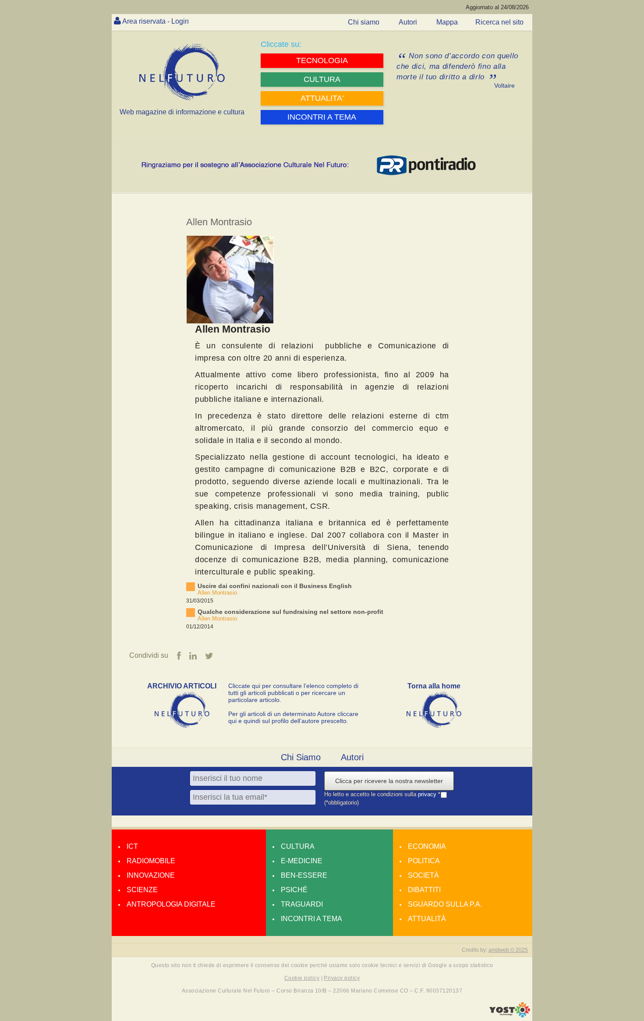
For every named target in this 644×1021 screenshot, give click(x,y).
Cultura (298, 846)
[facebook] (179, 656)
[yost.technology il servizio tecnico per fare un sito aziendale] (509, 1015)
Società (423, 875)
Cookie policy (301, 978)
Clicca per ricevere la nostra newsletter (389, 780)
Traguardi (302, 904)
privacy (428, 794)
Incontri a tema (311, 918)
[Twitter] (209, 656)
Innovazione (151, 875)
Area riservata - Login (155, 21)
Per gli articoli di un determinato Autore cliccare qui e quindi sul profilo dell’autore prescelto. (293, 717)
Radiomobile (151, 861)
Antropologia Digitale (171, 904)
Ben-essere (304, 875)
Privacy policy (342, 978)
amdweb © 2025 (508, 950)
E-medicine (301, 861)
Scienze (142, 889)
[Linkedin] (193, 656)
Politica (424, 861)
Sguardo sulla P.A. (445, 904)
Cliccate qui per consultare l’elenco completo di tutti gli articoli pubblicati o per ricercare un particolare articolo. (293, 692)
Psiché (294, 889)
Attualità (427, 918)
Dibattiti (424, 889)
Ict (132, 846)
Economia (427, 846)
